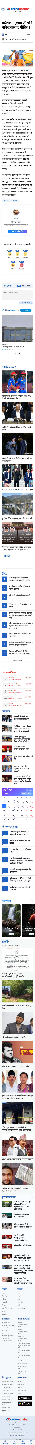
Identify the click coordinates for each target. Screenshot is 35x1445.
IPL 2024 (4, 1331)
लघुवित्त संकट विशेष (7, 1385)
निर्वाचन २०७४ (6, 1391)
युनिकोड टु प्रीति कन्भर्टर (22, 1373)
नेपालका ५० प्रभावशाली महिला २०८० (22, 1338)
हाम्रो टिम (20, 1382)
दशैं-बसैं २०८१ (6, 1411)
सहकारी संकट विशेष (7, 1382)
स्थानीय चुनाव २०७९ (7, 1394)
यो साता (10, 946)
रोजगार (20, 1299)
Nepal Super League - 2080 (7, 1340)
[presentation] (15, 353)
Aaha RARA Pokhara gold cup (8, 1335)
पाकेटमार (15, 201)
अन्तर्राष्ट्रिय (4, 1315)
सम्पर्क (19, 1394)
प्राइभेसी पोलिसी (22, 1391)
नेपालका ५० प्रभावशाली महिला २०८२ (22, 1325)
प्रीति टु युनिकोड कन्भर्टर (22, 1367)
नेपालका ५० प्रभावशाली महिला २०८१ (22, 1331)
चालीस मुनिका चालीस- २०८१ (24, 1356)
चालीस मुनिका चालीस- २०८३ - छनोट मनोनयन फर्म (24, 1345)
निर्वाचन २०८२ (6, 1400)
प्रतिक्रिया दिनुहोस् (26, 302)
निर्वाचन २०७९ (6, 1397)
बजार (19, 1293)
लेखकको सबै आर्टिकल (17, 231)
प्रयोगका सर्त (21, 1385)
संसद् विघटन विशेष (7, 1388)
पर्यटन (19, 1296)
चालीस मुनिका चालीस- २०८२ (24, 1351)
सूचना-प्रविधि (21, 1308)
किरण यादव (6, 201)
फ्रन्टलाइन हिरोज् (22, 1363)
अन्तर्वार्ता (4, 1302)
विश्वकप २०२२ (6, 1408)
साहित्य (4, 1299)
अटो (19, 1305)
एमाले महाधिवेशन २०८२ (6, 1404)
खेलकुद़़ (4, 1305)
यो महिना (17, 946)
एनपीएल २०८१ (6, 1323)
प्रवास (3, 1312)
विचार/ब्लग (5, 1296)
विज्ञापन (20, 1388)
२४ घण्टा (4, 946)
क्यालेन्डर (7, 790)
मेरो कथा (20, 1360)
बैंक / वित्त (20, 1302)
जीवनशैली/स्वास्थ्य (7, 1308)
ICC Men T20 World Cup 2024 (8, 1327)
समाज (3, 1293)
